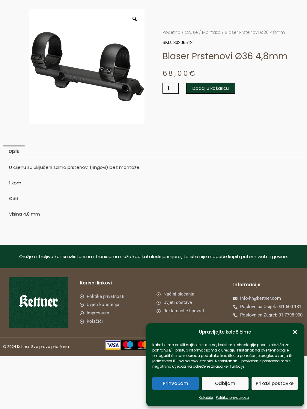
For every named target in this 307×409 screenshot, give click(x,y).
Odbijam (225, 383)
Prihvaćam (175, 383)
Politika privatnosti (232, 397)
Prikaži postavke (275, 383)
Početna (171, 32)
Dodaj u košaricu (210, 88)
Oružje (191, 32)
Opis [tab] (13, 151)
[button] (295, 332)
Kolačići (206, 397)
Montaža (211, 32)
